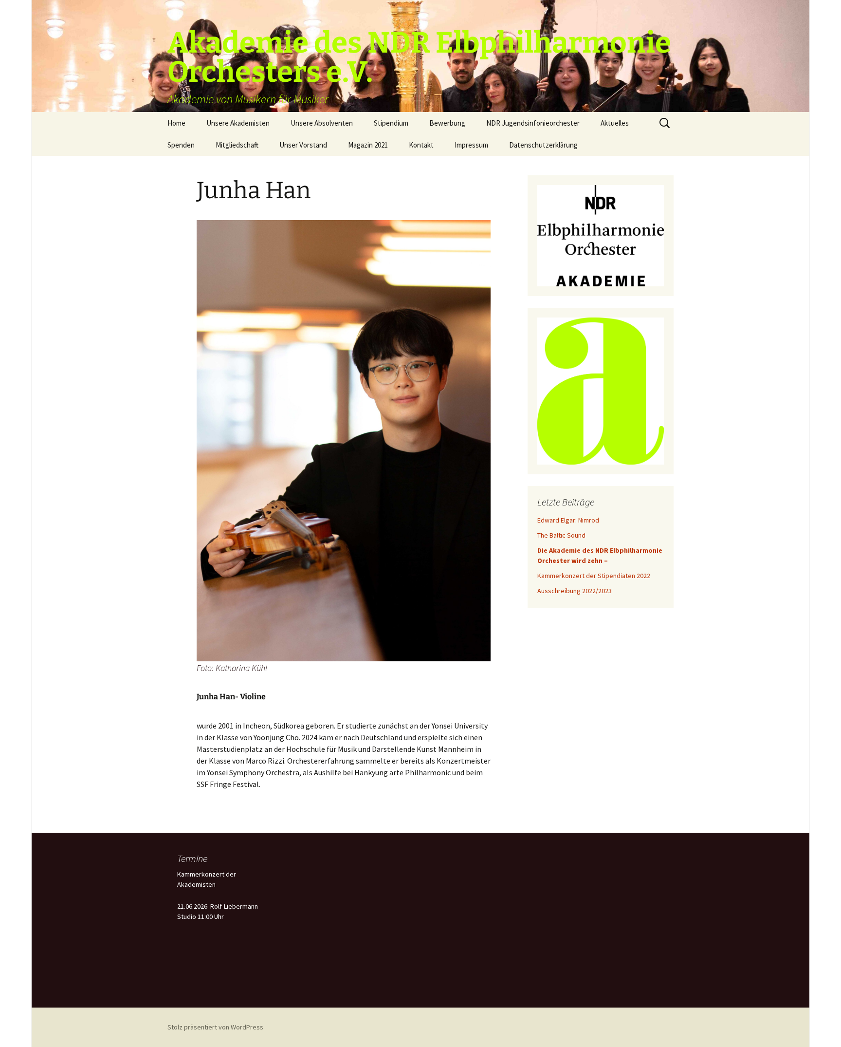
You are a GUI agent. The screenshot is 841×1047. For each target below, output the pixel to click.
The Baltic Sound (561, 535)
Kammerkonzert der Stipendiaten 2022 (593, 575)
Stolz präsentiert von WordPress (215, 1027)
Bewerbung (447, 123)
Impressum (471, 145)
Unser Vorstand (303, 145)
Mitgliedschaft (237, 145)
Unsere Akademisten (238, 123)
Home (176, 123)
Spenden (181, 145)
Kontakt (421, 145)
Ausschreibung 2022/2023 (574, 590)
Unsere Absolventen (322, 123)
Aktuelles (615, 123)
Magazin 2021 (368, 145)
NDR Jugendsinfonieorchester (533, 123)
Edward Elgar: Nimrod (568, 520)
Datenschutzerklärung (543, 145)
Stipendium (391, 123)
